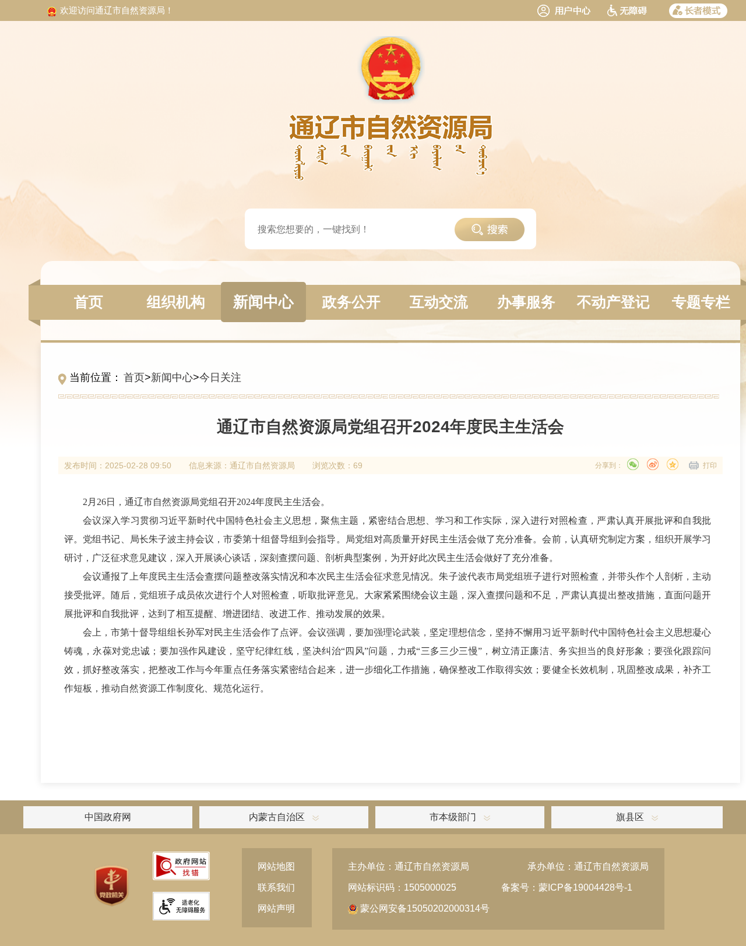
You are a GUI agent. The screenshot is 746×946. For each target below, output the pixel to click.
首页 (88, 302)
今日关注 (220, 377)
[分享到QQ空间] (672, 464)
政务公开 (351, 302)
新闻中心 (263, 302)
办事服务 (526, 302)
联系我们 (276, 887)
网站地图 (276, 866)
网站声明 (276, 908)
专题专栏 (701, 302)
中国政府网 (108, 817)
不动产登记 (613, 302)
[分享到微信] (633, 464)
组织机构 (176, 302)
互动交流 (439, 302)
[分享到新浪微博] (652, 464)
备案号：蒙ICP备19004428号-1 (566, 887)
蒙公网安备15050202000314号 (424, 908)
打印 (710, 465)
